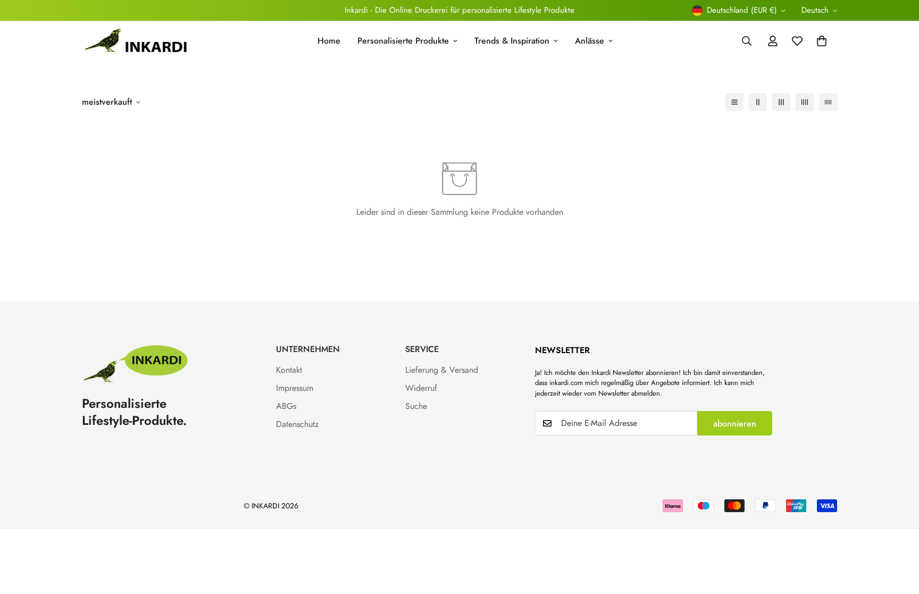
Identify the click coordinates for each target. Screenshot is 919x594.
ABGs (286, 406)
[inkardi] (135, 41)
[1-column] (734, 102)
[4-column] (805, 102)
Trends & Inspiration (511, 41)
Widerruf (421, 388)
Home (329, 41)
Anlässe (589, 41)
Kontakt (289, 370)
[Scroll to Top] (898, 536)
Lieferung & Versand (441, 370)
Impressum (294, 388)
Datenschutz (297, 424)
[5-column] (828, 102)
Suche (416, 406)
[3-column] (781, 102)
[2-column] (758, 102)
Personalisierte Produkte (403, 41)
